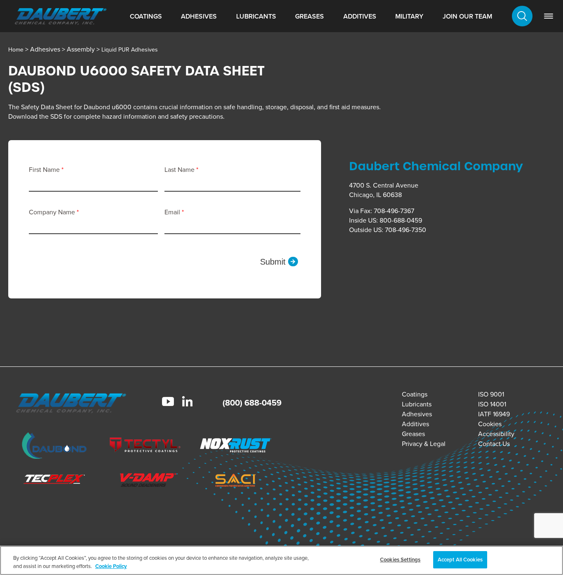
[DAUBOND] (54, 446)
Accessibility (496, 434)
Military (409, 16)
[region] (281, 560)
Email (173, 212)
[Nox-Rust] (236, 446)
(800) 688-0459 (252, 403)
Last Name (180, 169)
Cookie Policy (111, 566)
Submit (273, 261)
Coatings (146, 16)
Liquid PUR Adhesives (129, 49)
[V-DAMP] (145, 481)
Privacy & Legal (424, 443)
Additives (359, 16)
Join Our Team (467, 16)
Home (15, 49)
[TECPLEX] (54, 481)
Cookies (490, 424)
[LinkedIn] (187, 402)
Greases (309, 16)
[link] (548, 16)
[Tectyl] (145, 446)
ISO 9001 (491, 394)
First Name (45, 169)
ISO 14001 (492, 404)
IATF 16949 (494, 414)
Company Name (53, 212)
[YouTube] (168, 402)
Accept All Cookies (460, 559)
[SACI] (236, 481)
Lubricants (256, 16)
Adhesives (199, 16)
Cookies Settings (400, 559)
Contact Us (494, 443)
